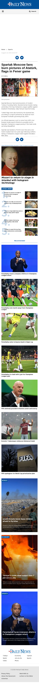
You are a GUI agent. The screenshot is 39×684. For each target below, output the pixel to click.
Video (5, 660)
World (5, 658)
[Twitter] (22, 57)
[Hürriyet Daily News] (19, 4)
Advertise (4, 678)
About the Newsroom (8, 676)
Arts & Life (18, 658)
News (3, 49)
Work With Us (24, 673)
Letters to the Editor (26, 676)
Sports (10, 49)
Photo (17, 660)
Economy (18, 655)
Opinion (29, 655)
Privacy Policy (5, 673)
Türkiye (5, 655)
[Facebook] (17, 57)
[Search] (30, 11)
